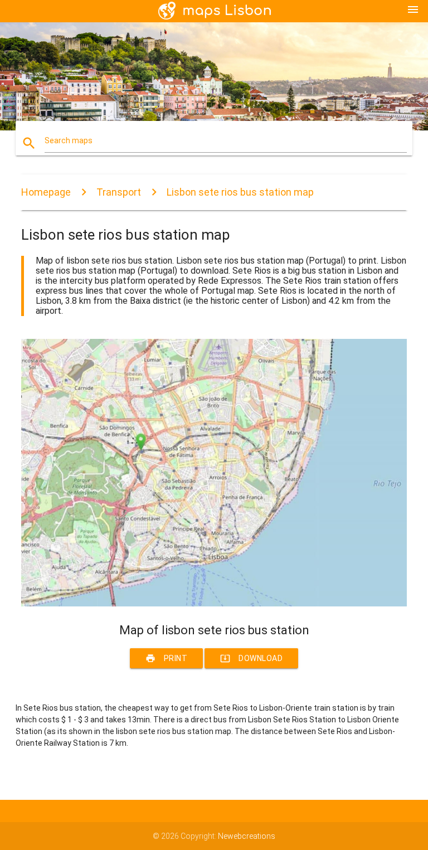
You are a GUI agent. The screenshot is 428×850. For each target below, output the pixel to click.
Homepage (46, 192)
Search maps (69, 140)
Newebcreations (246, 836)
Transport (118, 192)
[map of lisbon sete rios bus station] (213, 603)
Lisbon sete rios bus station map (240, 192)
